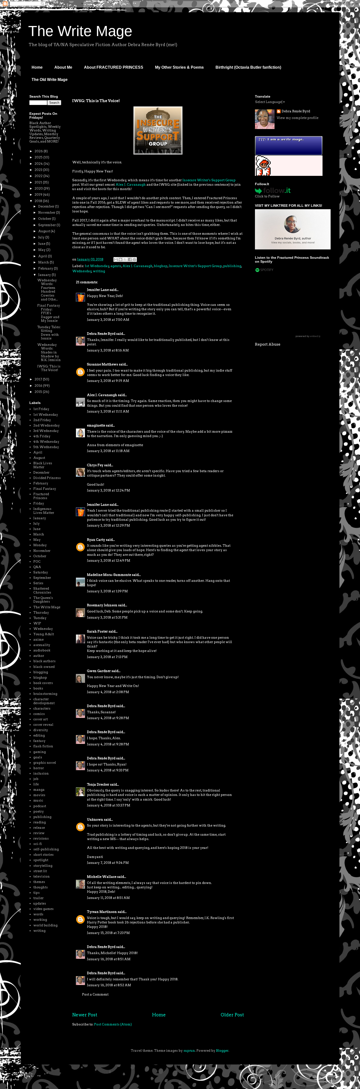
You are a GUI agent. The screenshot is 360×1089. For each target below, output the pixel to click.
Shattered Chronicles (42, 590)
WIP (37, 623)
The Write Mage (80, 31)
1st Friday (41, 409)
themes (39, 882)
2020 (39, 188)
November (47, 212)
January (45, 275)
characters (41, 708)
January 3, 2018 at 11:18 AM (108, 451)
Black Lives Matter (42, 465)
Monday (40, 545)
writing (99, 271)
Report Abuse (267, 344)
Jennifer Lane (98, 290)
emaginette (96, 425)
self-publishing (46, 849)
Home (37, 67)
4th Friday (41, 436)
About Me (63, 67)
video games (43, 909)
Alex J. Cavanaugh (131, 184)
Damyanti (95, 857)
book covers (43, 683)
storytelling (42, 866)
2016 (39, 386)
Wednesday (82, 271)
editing (39, 735)
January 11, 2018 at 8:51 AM (108, 898)
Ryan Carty (96, 540)
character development (44, 701)
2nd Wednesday (46, 425)
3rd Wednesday (46, 431)
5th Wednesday (46, 447)
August (44, 231)
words (38, 914)
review (39, 833)
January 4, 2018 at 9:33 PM (108, 770)
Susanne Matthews (102, 364)
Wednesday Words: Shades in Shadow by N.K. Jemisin (49, 352)
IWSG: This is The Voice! (48, 368)
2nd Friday (42, 420)
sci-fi (37, 844)
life (36, 784)
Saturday (40, 572)
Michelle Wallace (101, 877)
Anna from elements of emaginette (115, 445)
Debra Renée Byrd (101, 334)
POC (37, 561)
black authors (44, 661)
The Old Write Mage (50, 80)
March (44, 262)
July (41, 237)
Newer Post (84, 1014)
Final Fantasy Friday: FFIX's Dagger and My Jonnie (48, 313)
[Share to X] (125, 259)
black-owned (44, 667)
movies (39, 795)
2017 (39, 379)
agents (115, 266)
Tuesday (40, 618)
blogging (40, 672)
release (39, 828)
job (35, 779)
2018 (39, 201)
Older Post (232, 1014)
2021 (39, 182)
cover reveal (43, 724)
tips (36, 893)
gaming (39, 752)
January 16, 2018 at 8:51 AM (109, 959)
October (45, 218)
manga (39, 789)
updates (39, 903)
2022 (39, 176)
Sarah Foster (97, 631)
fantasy (39, 741)
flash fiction (43, 746)
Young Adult (43, 634)
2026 (39, 151)
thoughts (40, 887)
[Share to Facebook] (129, 259)
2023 (39, 170)
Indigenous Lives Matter (43, 511)
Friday (38, 503)
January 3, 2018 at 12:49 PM (108, 560)
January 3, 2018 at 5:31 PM (107, 617)
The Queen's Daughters (43, 600)
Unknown (95, 819)
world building (45, 925)
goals (37, 757)
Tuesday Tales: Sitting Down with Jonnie (48, 332)
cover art (40, 719)
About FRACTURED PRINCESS (113, 67)
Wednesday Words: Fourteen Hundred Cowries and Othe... (47, 289)
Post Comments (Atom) (113, 1024)
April (43, 256)
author (38, 656)
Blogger (222, 1050)
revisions (41, 838)
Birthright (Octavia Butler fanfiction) (248, 67)
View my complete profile (297, 118)
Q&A (37, 567)
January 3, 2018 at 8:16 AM (108, 350)
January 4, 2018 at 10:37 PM (108, 805)
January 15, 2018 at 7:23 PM (108, 933)
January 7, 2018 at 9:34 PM (108, 863)
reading (39, 822)
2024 (39, 164)
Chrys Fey (95, 465)
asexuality (41, 645)
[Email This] (115, 259)
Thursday (41, 612)
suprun (189, 1050)
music (38, 800)
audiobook (41, 650)
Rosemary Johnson (102, 605)
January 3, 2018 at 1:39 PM (107, 591)
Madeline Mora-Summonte (109, 575)
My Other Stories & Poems (179, 67)
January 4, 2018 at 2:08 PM (108, 692)
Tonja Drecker (98, 784)
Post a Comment (95, 994)
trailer (38, 898)
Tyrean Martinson (102, 912)
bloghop (161, 266)
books (38, 688)
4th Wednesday (46, 441)
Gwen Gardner (99, 671)
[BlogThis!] (120, 259)
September (47, 225)
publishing (232, 266)
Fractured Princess (41, 496)
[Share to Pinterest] (134, 259)
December (46, 206)
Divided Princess (47, 478)
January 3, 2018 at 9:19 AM (108, 381)
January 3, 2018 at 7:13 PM (107, 657)
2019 (39, 194)
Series (38, 583)
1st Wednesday (97, 266)
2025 (39, 157)
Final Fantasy (44, 489)
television (41, 876)
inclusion (41, 773)
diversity (40, 730)
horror (38, 768)
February (46, 268)
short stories (43, 854)
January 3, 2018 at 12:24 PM (108, 490)
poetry (38, 811)
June (42, 244)
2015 (39, 392)
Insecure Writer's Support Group (209, 180)
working (40, 919)
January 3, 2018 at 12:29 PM (108, 525)
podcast (39, 806)
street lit (40, 871)
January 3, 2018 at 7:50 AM (108, 320)
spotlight (40, 860)
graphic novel (44, 763)
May (42, 250)
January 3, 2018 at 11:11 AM (108, 411)
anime (38, 639)
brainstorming (45, 694)
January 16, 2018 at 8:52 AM (109, 985)
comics (39, 714)
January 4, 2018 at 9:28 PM (108, 718)
